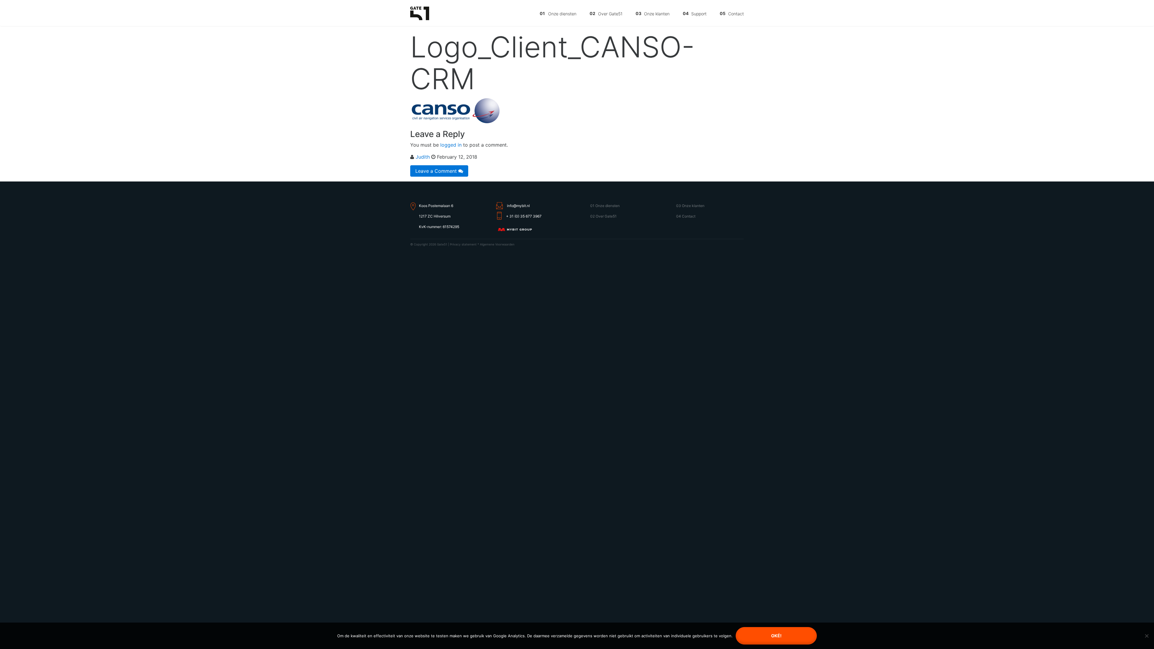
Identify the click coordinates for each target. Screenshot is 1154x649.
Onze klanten (657, 13)
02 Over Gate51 (603, 216)
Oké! (776, 635)
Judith (423, 157)
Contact (736, 13)
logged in (451, 145)
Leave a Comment (436, 171)
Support (699, 13)
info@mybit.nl (518, 205)
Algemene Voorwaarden (497, 244)
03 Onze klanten (690, 205)
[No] (1146, 636)
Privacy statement (463, 244)
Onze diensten (562, 13)
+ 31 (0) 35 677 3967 (524, 216)
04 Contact (685, 216)
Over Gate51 (610, 13)
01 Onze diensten (605, 205)
